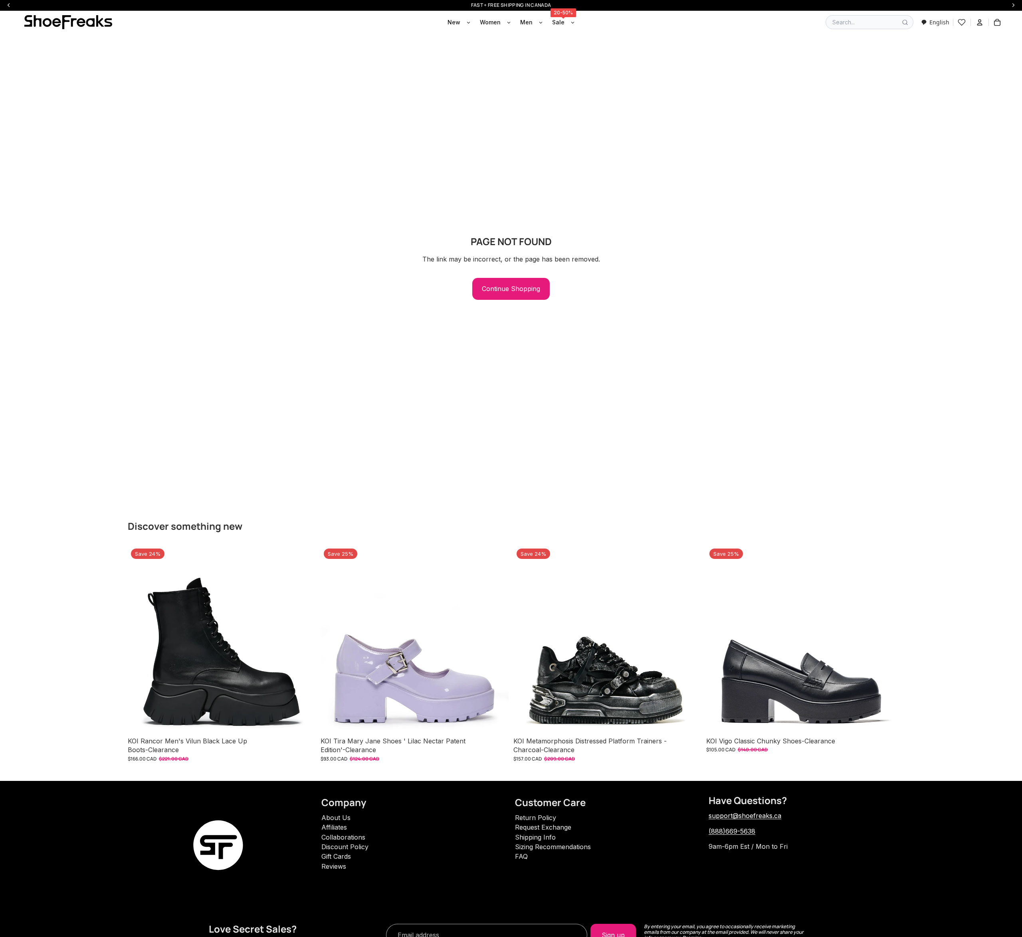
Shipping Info (535, 837)
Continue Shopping (511, 289)
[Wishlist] (962, 22)
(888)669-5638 (732, 831)
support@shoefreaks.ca (745, 816)
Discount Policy (344, 847)
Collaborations (343, 837)
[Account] (979, 22)
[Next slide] (304, 639)
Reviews (333, 866)
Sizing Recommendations (553, 847)
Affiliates (334, 827)
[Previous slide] (140, 639)
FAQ (521, 856)
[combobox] (935, 22)
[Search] (905, 22)
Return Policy (535, 818)
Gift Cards (336, 856)
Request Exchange (543, 827)
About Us (336, 818)
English (939, 22)
